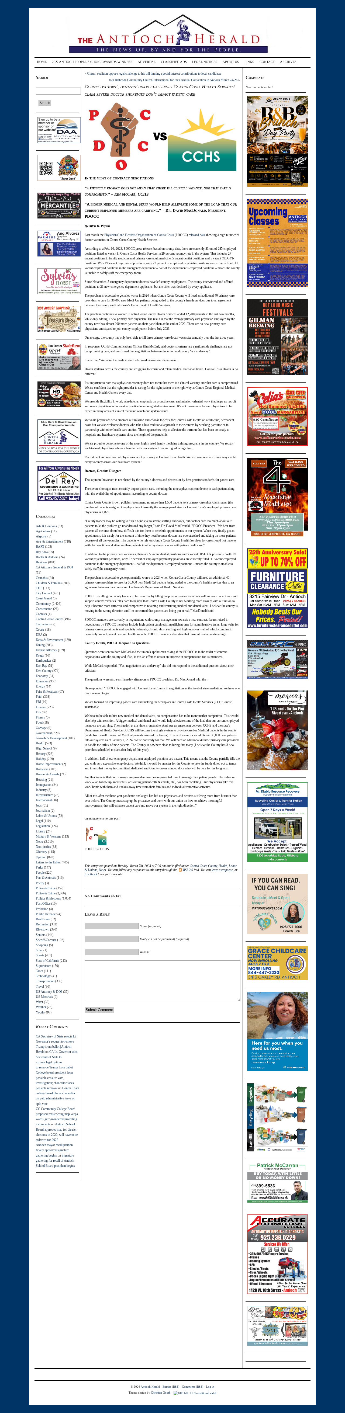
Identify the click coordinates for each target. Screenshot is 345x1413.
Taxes (39, 971)
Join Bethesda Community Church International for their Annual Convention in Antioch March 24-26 (173, 80)
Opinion (41, 857)
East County (43, 671)
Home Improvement (48, 764)
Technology (43, 976)
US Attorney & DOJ (49, 992)
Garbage (41, 728)
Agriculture (43, 531)
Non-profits (43, 847)
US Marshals (44, 997)
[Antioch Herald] (172, 55)
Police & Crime (46, 888)
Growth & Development (51, 738)
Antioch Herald (150, 1386)
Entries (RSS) (171, 1386)
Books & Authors (47, 557)
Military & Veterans (48, 836)
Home (42, 62)
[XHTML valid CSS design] (194, 1392)
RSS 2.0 (188, 870)
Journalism (43, 811)
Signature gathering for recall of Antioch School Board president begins (55, 1161)
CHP (39, 588)
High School (44, 748)
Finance (41, 707)
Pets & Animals (46, 878)
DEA (39, 635)
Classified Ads (174, 62)
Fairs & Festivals (47, 691)
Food (39, 722)
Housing (41, 780)
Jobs (39, 805)
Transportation (45, 981)
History (41, 754)
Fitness (40, 717)
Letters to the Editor (48, 862)
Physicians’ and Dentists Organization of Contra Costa (139, 235)
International (44, 800)
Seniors (41, 935)
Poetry (40, 883)
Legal (39, 821)
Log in (210, 1386)
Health (40, 743)
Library (40, 831)
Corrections (43, 624)
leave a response (222, 870)
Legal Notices (204, 62)
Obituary (41, 852)
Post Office (43, 903)
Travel (40, 986)
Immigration (43, 785)
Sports (40, 955)
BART (40, 546)
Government (44, 733)
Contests (41, 614)
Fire (38, 712)
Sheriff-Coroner (46, 940)
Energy (40, 686)
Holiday (41, 759)
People (40, 872)
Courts (40, 629)
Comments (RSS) (192, 1386)
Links (249, 62)
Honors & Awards (47, 774)
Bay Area (42, 552)
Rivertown (42, 929)
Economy (42, 676)
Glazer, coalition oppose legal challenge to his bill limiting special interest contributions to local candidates (154, 73)
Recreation (42, 924)
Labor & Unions (46, 816)
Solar (39, 950)
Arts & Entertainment (49, 541)
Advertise (147, 62)
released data (197, 235)
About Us (231, 62)
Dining (40, 645)
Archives (288, 62)
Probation (42, 909)
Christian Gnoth (161, 1392)
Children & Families (49, 583)
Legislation (43, 826)
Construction (44, 609)
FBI (38, 702)
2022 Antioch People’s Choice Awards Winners (92, 62)
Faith (39, 697)
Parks (39, 867)
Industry (41, 790)
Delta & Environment (49, 640)
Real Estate (43, 919)
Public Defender (46, 914)
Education (42, 681)
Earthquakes (43, 660)
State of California (47, 961)
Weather (41, 1007)
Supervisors (43, 966)
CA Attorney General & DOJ (54, 567)
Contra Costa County (49, 619)
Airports (41, 536)
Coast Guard (44, 598)
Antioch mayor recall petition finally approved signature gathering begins (54, 1150)
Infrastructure (44, 795)
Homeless (42, 769)
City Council (44, 593)
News (39, 841)
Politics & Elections (48, 898)
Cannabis (42, 578)
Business (41, 562)
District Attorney (46, 650)
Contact (267, 62)
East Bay (41, 666)
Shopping (42, 945)
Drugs (40, 655)
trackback (91, 874)
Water (39, 1002)
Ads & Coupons (46, 526)
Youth (40, 1012)
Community (43, 604)
